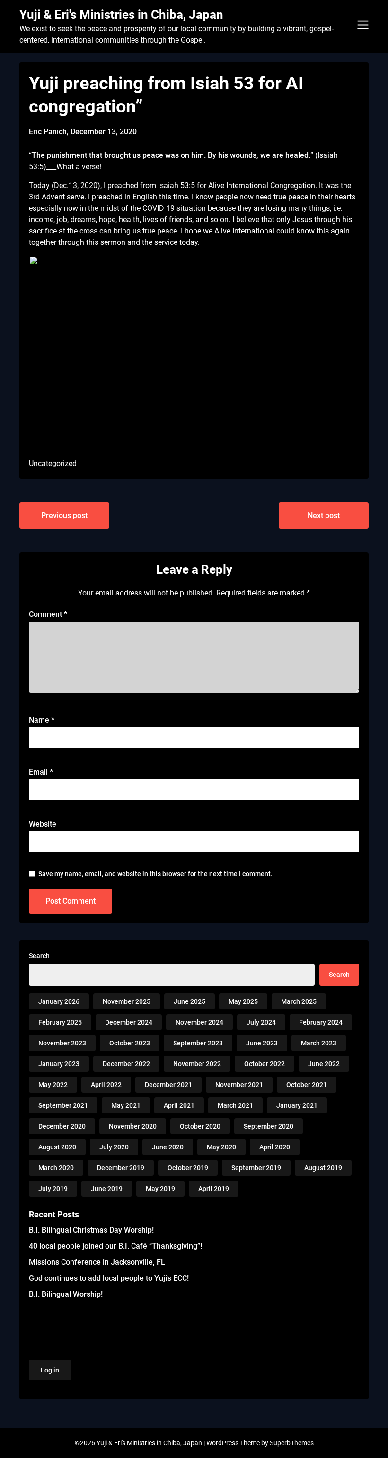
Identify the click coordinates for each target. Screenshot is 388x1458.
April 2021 (179, 1105)
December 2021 (168, 1084)
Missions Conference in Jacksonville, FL (97, 1262)
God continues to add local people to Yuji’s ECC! (109, 1278)
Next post (324, 515)
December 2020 (62, 1126)
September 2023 (198, 1043)
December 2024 (128, 1022)
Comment (48, 614)
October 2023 (129, 1043)
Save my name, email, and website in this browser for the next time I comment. (155, 874)
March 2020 (56, 1168)
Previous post (64, 515)
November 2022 (197, 1064)
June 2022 (324, 1064)
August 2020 (57, 1147)
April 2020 (274, 1147)
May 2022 (53, 1084)
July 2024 (261, 1022)
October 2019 (188, 1168)
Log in (50, 1370)
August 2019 (323, 1168)
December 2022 (126, 1064)
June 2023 (262, 1043)
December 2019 (120, 1168)
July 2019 (53, 1188)
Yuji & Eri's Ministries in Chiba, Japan (121, 15)
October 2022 (264, 1064)
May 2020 (221, 1147)
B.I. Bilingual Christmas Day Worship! (91, 1229)
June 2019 (107, 1188)
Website (42, 824)
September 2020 (268, 1126)
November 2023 (62, 1043)
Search (39, 955)
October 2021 (306, 1084)
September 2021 (63, 1105)
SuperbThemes (292, 1443)
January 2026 (58, 1001)
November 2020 (133, 1126)
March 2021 (235, 1105)
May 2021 (126, 1105)
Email (41, 772)
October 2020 (200, 1126)
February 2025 (60, 1022)
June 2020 (168, 1147)
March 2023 (318, 1043)
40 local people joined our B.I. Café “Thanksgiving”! (115, 1246)
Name (41, 720)
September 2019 (256, 1168)
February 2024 (321, 1022)
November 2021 (239, 1084)
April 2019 (213, 1188)
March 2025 (299, 1001)
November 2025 (126, 1001)
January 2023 (58, 1064)
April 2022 (106, 1084)
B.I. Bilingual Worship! (66, 1294)
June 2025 (189, 1001)
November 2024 (199, 1022)
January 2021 (296, 1105)
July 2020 (114, 1147)
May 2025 (243, 1001)
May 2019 (160, 1188)
